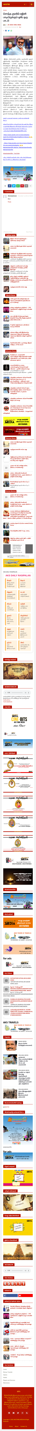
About (16, 1426)
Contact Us (23, 1426)
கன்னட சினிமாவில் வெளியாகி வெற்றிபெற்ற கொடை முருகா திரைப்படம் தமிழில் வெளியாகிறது (21, 474)
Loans (5, 1369)
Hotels (5, 1377)
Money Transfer (7, 1372)
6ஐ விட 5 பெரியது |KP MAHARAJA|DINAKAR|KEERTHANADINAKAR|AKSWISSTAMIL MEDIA (21, 988)
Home (5, 10)
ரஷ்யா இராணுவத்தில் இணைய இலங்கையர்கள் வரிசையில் (24, 1094)
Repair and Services (9, 1380)
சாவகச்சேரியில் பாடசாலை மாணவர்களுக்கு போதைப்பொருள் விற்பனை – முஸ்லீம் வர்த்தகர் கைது (19, 367)
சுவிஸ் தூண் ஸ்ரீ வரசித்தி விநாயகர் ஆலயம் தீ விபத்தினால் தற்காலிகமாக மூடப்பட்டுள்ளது (20, 300)
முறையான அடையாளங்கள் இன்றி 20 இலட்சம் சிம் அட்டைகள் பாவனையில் (25, 1061)
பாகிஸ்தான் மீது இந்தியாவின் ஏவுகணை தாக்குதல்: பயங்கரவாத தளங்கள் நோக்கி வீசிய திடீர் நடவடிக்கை (21, 255)
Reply (9, 202)
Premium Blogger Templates (19, 1423)
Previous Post (8, 232)
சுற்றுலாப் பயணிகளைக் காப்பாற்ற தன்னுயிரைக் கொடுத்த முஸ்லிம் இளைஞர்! (19, 267)
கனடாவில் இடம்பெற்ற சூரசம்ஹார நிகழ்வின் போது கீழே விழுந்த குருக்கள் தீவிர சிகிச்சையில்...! (20, 317)
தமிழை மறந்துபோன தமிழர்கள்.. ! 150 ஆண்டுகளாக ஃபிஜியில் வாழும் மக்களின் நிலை (21, 309)
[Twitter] (9, 31)
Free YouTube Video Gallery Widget (17, 556)
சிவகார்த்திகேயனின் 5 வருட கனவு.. (20, 530)
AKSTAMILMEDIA (19, 1419)
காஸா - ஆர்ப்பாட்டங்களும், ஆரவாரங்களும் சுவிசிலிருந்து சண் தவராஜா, (19, 1347)
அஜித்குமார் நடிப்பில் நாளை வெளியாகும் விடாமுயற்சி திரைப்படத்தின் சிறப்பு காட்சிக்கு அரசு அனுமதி (21, 458)
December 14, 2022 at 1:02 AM (25, 196)
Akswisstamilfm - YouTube (11, 153)
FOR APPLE (6, 700)
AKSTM (6, 4)
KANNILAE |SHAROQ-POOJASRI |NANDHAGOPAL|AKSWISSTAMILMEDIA (21, 1000)
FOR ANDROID (7, 702)
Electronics (6, 1383)
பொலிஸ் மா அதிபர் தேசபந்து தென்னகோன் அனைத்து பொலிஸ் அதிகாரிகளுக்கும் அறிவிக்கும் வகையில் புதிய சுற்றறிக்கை (25, 1078)
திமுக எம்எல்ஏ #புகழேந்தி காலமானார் (25, 1044)
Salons (5, 1375)
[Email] (26, 185)
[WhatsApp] (11, 31)
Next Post (29, 232)
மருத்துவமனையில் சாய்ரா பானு (18, 287)
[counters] (14, 1285)
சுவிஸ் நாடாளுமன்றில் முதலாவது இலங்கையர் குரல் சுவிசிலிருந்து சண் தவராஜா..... (20, 1331)
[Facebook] (6, 31)
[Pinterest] (22, 185)
